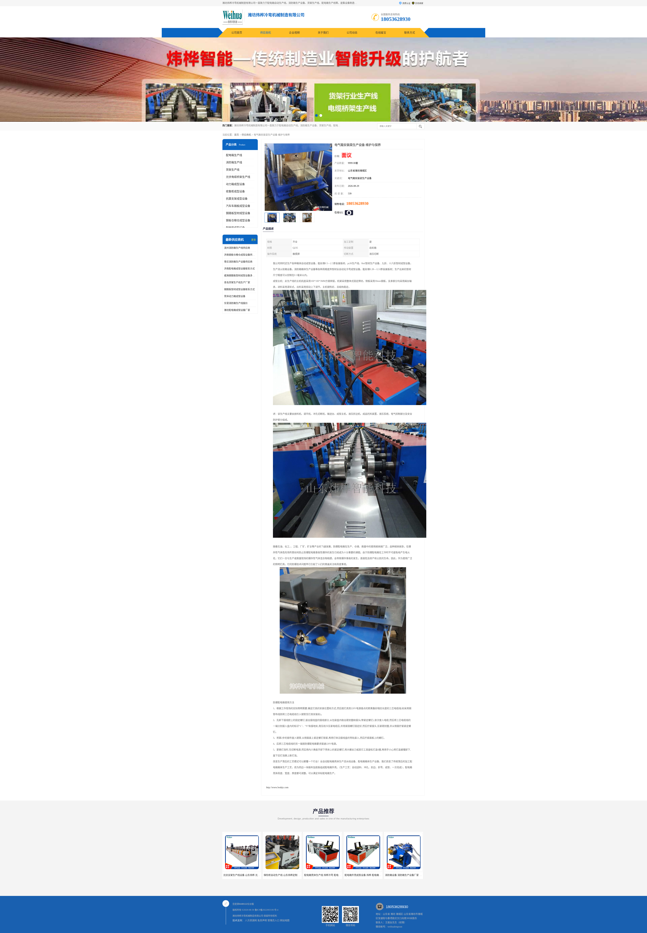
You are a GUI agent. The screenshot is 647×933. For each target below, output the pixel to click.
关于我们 (323, 32)
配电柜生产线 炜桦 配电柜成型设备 (403, 875)
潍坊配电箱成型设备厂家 (237, 310)
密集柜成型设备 (235, 191)
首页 (236, 135)
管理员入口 (273, 920)
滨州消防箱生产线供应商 (237, 248)
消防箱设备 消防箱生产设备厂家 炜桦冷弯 (285, 875)
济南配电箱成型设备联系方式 (239, 268)
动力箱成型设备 (235, 184)
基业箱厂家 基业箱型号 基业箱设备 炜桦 (366, 875)
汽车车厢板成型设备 (238, 205)
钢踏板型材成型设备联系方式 (239, 289)
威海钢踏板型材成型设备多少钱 (240, 275)
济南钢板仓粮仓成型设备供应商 (240, 255)
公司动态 (352, 32)
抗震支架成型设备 (237, 198)
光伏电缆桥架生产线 (238, 176)
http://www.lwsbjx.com (277, 787)
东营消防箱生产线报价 (236, 303)
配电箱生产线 (234, 155)
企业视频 (294, 32)
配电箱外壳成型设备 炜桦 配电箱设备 (242, 875)
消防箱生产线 (234, 162)
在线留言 (380, 32)
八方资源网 (251, 920)
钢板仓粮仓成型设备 (238, 220)
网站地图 (284, 920)
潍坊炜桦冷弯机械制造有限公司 (248, 915)
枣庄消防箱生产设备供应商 (238, 261)
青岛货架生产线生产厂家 (237, 282)
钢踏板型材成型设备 (238, 213)
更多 (253, 240)
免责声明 (262, 920)
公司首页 (236, 32)
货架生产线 (232, 169)
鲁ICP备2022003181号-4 (266, 910)
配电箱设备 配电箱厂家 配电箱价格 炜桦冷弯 (327, 875)
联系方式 (409, 32)
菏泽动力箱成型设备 (234, 296)
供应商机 (265, 32)
